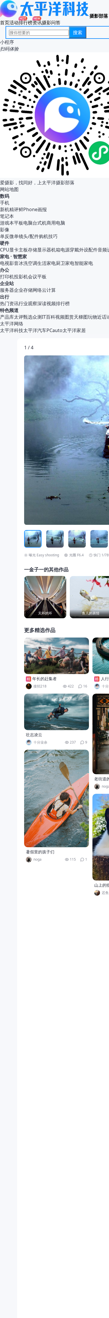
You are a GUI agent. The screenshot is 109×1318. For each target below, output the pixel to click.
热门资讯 (9, 303)
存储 (32, 249)
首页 (4, 22)
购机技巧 (48, 236)
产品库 (7, 317)
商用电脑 (56, 223)
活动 (14, 22)
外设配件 (88, 249)
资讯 (37, 22)
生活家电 (46, 263)
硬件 (4, 243)
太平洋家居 (74, 330)
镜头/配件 (29, 236)
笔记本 (7, 216)
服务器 (7, 290)
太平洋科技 (11, 330)
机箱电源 (60, 249)
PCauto (54, 330)
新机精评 (9, 209)
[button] (51, 440)
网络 (37, 290)
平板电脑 (23, 223)
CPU (4, 249)
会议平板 (37, 276)
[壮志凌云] (56, 712)
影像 (4, 229)
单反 (4, 236)
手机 (4, 202)
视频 (60, 317)
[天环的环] (45, 597)
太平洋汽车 (35, 330)
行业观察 (28, 303)
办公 (4, 270)
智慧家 (20, 256)
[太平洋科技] (45, 16)
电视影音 (9, 263)
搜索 (77, 32)
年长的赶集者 (44, 678)
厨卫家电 (65, 263)
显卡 (14, 249)
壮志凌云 (34, 734)
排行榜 (26, 22)
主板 (23, 249)
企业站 (7, 283)
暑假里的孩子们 (40, 852)
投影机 (21, 276)
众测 (37, 317)
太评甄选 (23, 317)
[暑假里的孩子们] (56, 798)
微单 (14, 236)
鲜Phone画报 (33, 209)
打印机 (7, 276)
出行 (4, 297)
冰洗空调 (28, 263)
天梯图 (81, 317)
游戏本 (7, 223)
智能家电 (83, 263)
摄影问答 (51, 22)
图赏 (69, 317)
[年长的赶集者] (56, 656)
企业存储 (23, 290)
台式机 (40, 223)
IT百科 (48, 317)
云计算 (49, 290)
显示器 (44, 249)
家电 (4, 256)
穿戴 (74, 249)
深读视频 (46, 303)
